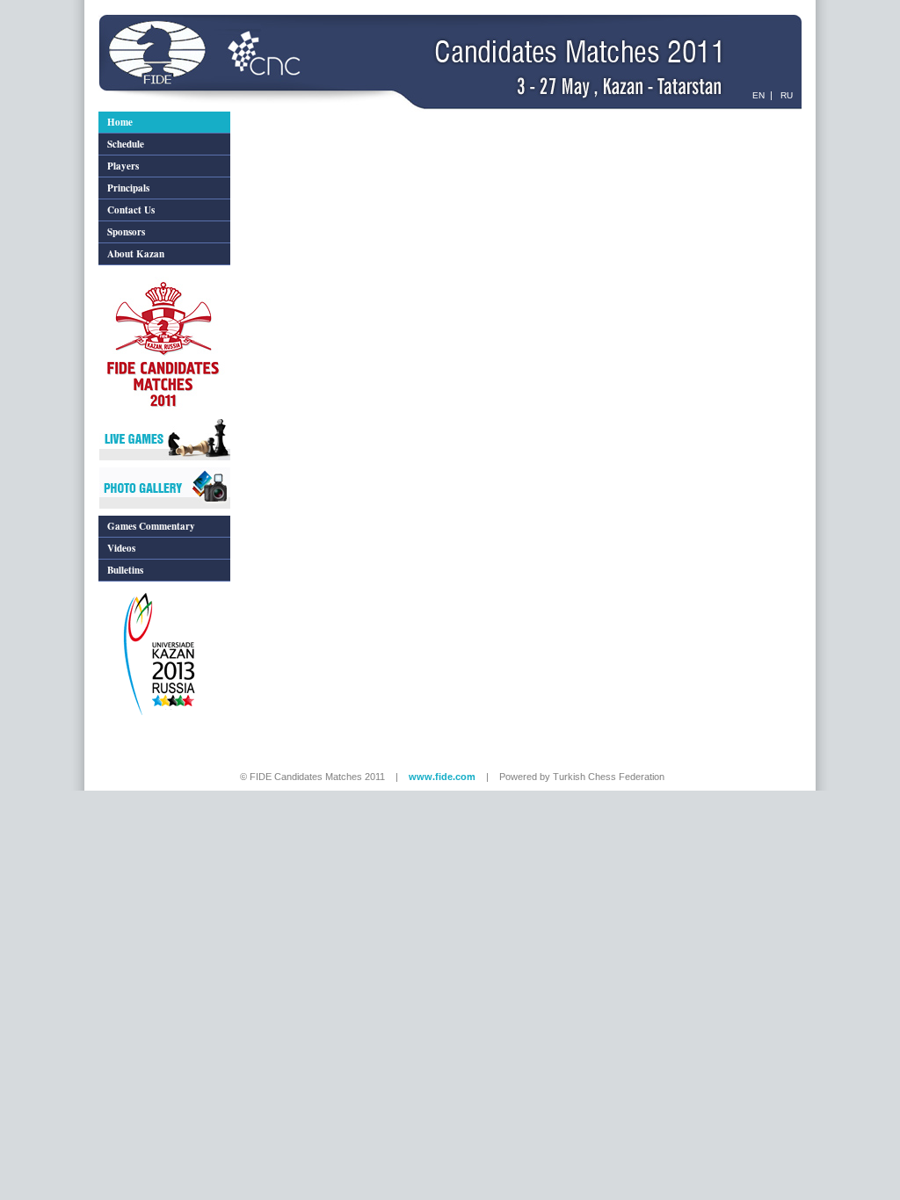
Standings (343, 117)
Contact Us (131, 210)
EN (757, 95)
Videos (121, 548)
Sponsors (126, 232)
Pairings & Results (277, 117)
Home (120, 122)
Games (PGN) (458, 117)
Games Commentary (151, 526)
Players (123, 166)
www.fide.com (442, 776)
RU (785, 95)
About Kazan (135, 254)
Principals (128, 188)
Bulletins (125, 570)
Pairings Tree (397, 117)
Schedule (125, 144)
